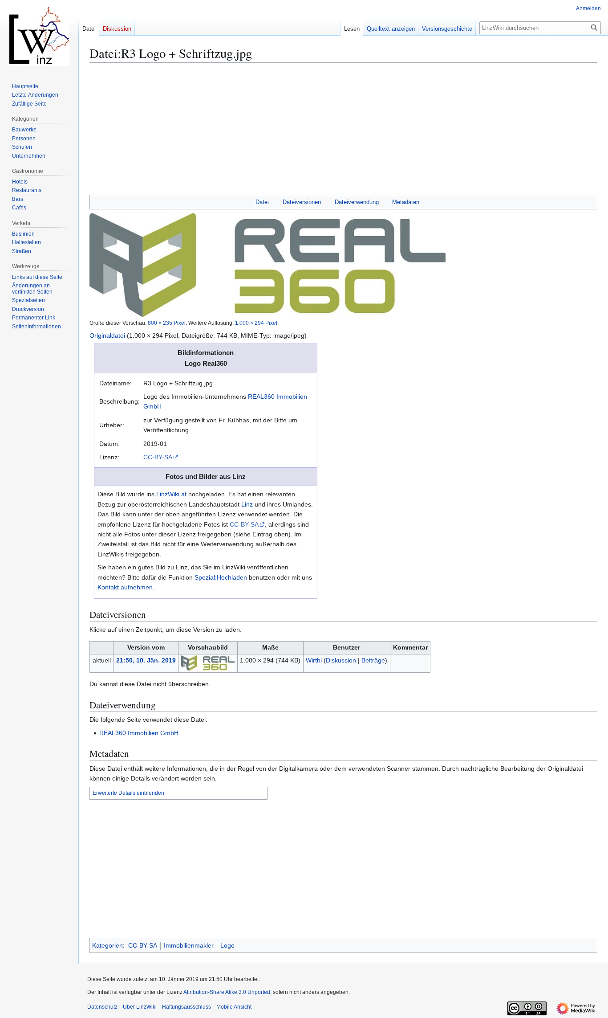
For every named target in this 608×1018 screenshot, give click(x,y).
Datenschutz (102, 1007)
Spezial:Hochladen (221, 577)
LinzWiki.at (171, 494)
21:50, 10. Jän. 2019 (146, 660)
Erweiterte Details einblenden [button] (128, 793)
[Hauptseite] (39, 35)
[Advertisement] (343, 132)
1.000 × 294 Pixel (256, 323)
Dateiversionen (302, 202)
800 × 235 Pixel (167, 323)
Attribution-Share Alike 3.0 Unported (226, 992)
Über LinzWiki (140, 1007)
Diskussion (341, 660)
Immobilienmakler (189, 945)
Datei (262, 202)
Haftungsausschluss (186, 1007)
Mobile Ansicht (233, 1007)
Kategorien (107, 945)
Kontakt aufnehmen (125, 587)
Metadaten (405, 202)
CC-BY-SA (157, 457)
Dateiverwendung (357, 202)
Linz (247, 504)
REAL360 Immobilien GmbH (138, 732)
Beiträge (373, 660)
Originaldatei (107, 335)
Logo (227, 945)
